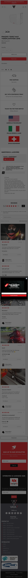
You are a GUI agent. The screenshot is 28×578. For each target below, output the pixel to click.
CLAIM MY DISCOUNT (14, 295)
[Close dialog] (26, 278)
